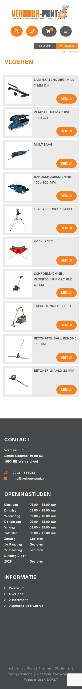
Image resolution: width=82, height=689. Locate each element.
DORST (52, 679)
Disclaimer (63, 668)
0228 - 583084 (24, 473)
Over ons (16, 594)
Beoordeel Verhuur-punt (21, 634)
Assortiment (18, 600)
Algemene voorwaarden (27, 606)
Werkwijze (17, 588)
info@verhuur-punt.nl (29, 478)
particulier (45, 45)
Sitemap (44, 668)
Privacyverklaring (20, 674)
